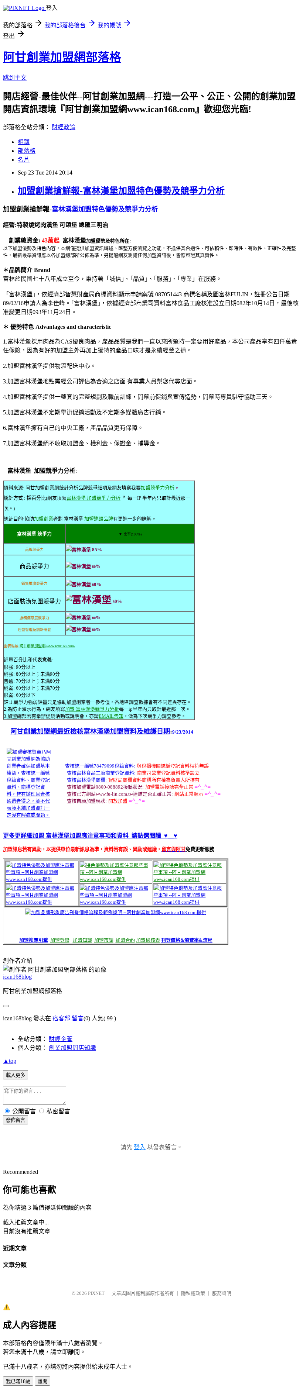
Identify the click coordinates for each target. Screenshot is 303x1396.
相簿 (24, 142)
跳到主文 (15, 78)
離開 (42, 1381)
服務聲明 (221, 1293)
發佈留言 (15, 1120)
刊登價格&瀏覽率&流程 (186, 940)
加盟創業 (43, 518)
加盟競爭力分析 (157, 487)
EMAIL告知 (111, 716)
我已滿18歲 (18, 1381)
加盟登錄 (59, 940)
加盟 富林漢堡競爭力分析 (92, 709)
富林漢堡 (65, 209)
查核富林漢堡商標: (87, 780)
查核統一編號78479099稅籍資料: (100, 766)
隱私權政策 (193, 1293)
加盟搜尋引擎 (33, 940)
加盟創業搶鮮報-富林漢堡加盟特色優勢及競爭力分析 (121, 191)
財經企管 (60, 1039)
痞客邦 (61, 1018)
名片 (24, 159)
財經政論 (63, 127)
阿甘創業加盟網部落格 (62, 57)
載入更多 (15, 1075)
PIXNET (96, 1293)
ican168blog (17, 976)
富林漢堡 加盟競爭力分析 (93, 498)
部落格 (26, 151)
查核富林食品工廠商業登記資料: (101, 773)
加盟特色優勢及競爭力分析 (118, 209)
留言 (78, 1018)
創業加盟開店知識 (72, 1048)
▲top (9, 1061)
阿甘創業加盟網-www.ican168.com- (47, 646)
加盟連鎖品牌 (98, 518)
